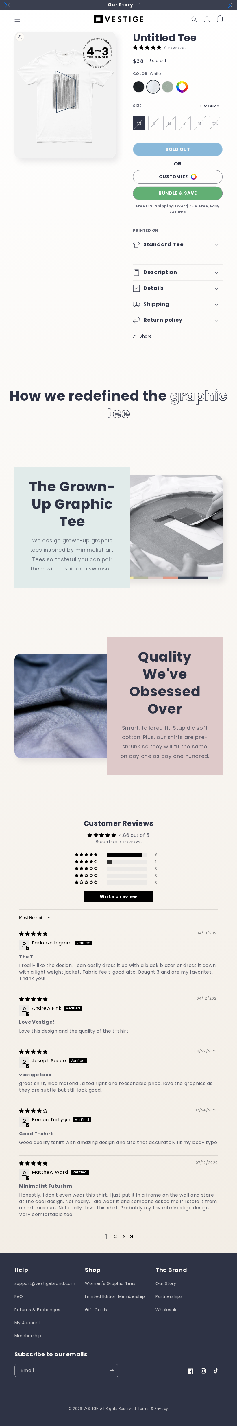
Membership (27, 1336)
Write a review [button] (118, 896)
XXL (215, 123)
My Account (27, 1323)
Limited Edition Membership (115, 1296)
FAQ (18, 1296)
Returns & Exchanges (37, 1310)
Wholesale (166, 1310)
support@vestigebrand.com (44, 1283)
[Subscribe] (111, 1370)
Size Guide (209, 106)
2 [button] (115, 1236)
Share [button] (146, 336)
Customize (173, 177)
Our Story (165, 1283)
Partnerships (168, 1296)
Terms (144, 1408)
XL (200, 123)
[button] (17, 19)
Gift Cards (96, 1310)
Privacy (161, 1408)
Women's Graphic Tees (110, 1283)
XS (139, 123)
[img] (33, 934)
